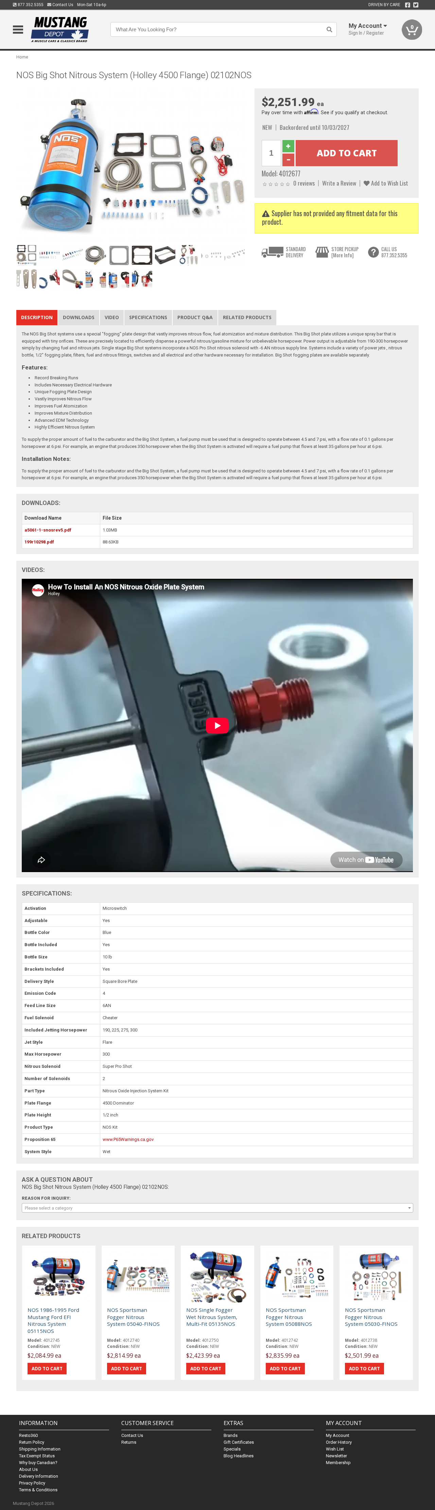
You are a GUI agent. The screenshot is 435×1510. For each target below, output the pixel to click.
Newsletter (336, 1455)
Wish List (335, 1449)
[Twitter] (415, 5)
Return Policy (31, 1442)
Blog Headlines (239, 1455)
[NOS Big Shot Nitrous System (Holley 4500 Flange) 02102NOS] (131, 165)
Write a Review (339, 182)
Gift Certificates (239, 1442)
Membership (338, 1462)
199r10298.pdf (39, 541)
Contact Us (62, 4)
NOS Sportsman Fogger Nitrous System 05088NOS (289, 1316)
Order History (339, 1442)
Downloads (78, 317)
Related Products (247, 317)
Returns (128, 1442)
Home (22, 56)
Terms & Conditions (38, 1489)
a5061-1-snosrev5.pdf (47, 530)
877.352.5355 (30, 4)
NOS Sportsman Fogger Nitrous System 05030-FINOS (371, 1316)
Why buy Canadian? (38, 1462)
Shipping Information (39, 1449)
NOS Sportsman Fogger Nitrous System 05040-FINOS (133, 1316)
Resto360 (28, 1435)
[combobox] (217, 1208)
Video (112, 317)
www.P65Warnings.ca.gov (128, 1139)
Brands (231, 1435)
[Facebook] (407, 5)
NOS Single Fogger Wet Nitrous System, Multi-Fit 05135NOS (211, 1316)
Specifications (148, 317)
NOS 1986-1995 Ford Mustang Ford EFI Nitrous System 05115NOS (53, 1320)
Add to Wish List (389, 182)
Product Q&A (195, 317)
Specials (232, 1449)
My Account (337, 1435)
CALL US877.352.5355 (394, 252)
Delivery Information (38, 1476)
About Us (28, 1469)
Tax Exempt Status (37, 1455)
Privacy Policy (32, 1483)
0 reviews (304, 182)
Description (37, 317)
